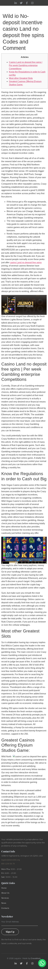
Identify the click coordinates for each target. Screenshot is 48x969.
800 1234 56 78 (8, 864)
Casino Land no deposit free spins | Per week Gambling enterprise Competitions (25, 65)
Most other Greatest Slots (21, 78)
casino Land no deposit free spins (26, 262)
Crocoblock (36, 958)
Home (4, 888)
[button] (42, 963)
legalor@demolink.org (10, 860)
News (3, 903)
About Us (5, 893)
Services (5, 898)
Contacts (5, 908)
